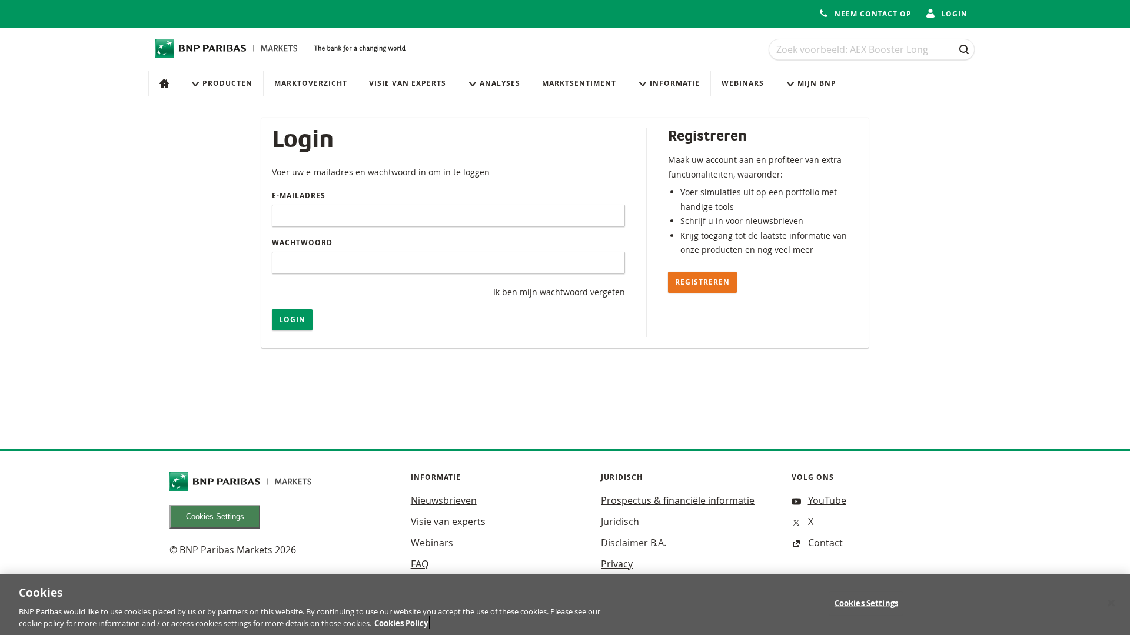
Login (292, 320)
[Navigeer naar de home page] (226, 48)
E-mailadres (298, 195)
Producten (227, 83)
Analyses (500, 83)
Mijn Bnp (816, 83)
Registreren (702, 282)
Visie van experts (407, 83)
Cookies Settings (215, 516)
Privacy (617, 563)
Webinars (743, 83)
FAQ (419, 563)
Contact (825, 542)
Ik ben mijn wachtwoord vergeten (559, 292)
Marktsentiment (579, 83)
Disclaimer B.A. (633, 542)
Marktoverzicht (310, 83)
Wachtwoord (302, 243)
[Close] (1111, 603)
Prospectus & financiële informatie (678, 500)
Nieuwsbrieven (444, 500)
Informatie (675, 83)
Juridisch (620, 521)
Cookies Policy (401, 622)
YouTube (827, 500)
